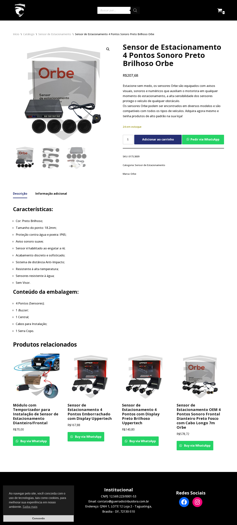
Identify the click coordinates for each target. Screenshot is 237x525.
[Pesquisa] (135, 10)
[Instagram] (197, 502)
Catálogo (28, 34)
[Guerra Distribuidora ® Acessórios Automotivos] (20, 10)
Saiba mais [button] (30, 506)
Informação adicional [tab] (51, 194)
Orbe (133, 173)
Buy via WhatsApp (33, 441)
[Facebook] (184, 502)
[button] (108, 49)
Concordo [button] (38, 518)
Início (16, 34)
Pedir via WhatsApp (205, 139)
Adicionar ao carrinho (158, 139)
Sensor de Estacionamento (54, 34)
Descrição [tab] (20, 194)
